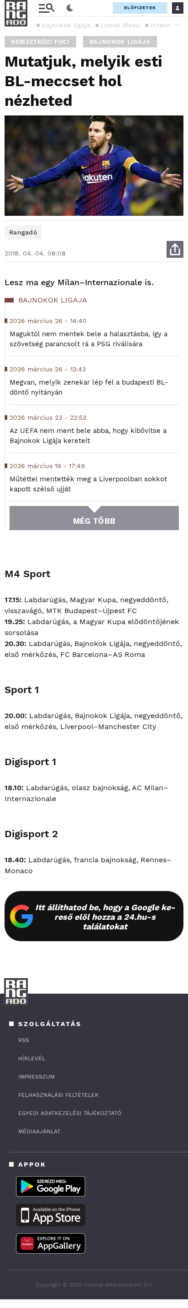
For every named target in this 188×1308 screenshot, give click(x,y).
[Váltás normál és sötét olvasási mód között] (69, 8)
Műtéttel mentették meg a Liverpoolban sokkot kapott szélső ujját (88, 484)
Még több (94, 521)
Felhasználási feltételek (58, 1095)
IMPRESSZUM (36, 1076)
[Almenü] (46, 8)
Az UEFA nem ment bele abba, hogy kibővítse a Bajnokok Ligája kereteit (88, 436)
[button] (176, 24)
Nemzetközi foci (40, 41)
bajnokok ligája (66, 25)
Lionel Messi (121, 25)
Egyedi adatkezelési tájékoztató (69, 1113)
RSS (23, 1040)
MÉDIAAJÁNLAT (39, 1131)
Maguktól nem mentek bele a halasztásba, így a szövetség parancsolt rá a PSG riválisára (88, 339)
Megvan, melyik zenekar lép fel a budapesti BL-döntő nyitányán (89, 387)
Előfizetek (140, 7)
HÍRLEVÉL (31, 1058)
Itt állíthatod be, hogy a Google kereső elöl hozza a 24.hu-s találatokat (105, 916)
